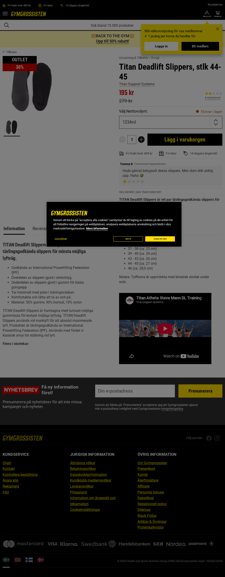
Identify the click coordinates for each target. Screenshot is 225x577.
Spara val (128, 239)
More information (97, 228)
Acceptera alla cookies (160, 239)
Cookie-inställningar (61, 239)
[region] (114, 224)
